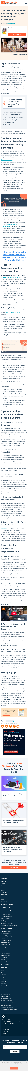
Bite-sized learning (6, 160)
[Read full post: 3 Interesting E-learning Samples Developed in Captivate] (14, 810)
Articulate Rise (4, 951)
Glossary (3, 897)
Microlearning (10, 721)
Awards (3, 888)
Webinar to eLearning (8, 912)
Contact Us (4, 901)
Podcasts (3, 979)
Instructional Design (6, 1005)
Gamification (5, 528)
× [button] (26, 1062)
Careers (3, 890)
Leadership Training (6, 933)
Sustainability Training (6, 936)
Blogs (2, 970)
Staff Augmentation (6, 921)
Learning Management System (9, 925)
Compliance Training (6, 940)
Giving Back (4, 892)
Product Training (5, 938)
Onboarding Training (6, 931)
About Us (3, 881)
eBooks (3, 972)
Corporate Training (6, 992)
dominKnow (4, 957)
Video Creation (6, 914)
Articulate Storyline (6, 953)
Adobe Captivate (5, 955)
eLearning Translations (7, 923)
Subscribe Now (14, 867)
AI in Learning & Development (8, 1003)
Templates (3, 977)
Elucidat (3, 959)
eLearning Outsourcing (7, 1007)
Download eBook (17, 34)
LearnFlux (3, 981)
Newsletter (4, 983)
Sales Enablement (5, 944)
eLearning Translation (6, 1000)
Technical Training (5, 942)
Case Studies (4, 886)
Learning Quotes (5, 985)
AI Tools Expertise (7, 916)
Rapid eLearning (5, 918)
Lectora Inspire (5, 964)
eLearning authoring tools (14, 312)
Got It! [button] (14, 1068)
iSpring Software (5, 962)
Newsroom (4, 894)
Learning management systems (10, 277)
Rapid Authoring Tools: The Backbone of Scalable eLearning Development (13, 849)
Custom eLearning (5, 907)
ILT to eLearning (7, 910)
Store (2, 899)
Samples (3, 883)
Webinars (3, 974)
